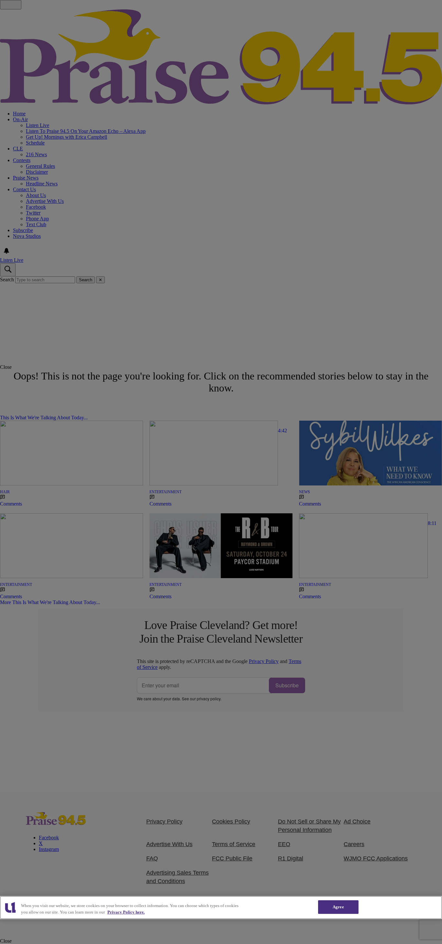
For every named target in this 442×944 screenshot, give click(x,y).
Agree (338, 906)
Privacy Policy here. (126, 912)
